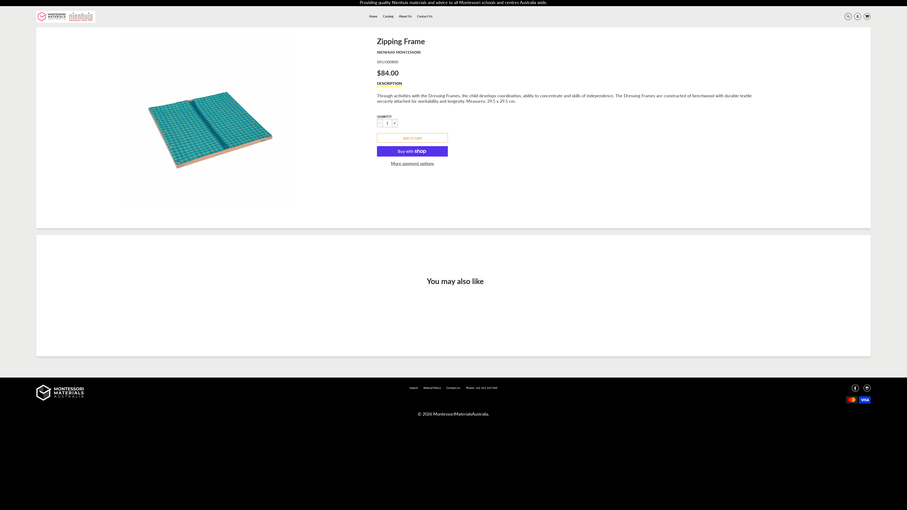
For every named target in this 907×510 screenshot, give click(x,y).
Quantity (384, 117)
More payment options (412, 163)
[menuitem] (373, 16)
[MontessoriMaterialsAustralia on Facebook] (855, 389)
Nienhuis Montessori (399, 52)
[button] (412, 138)
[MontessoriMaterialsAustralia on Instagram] (867, 389)
